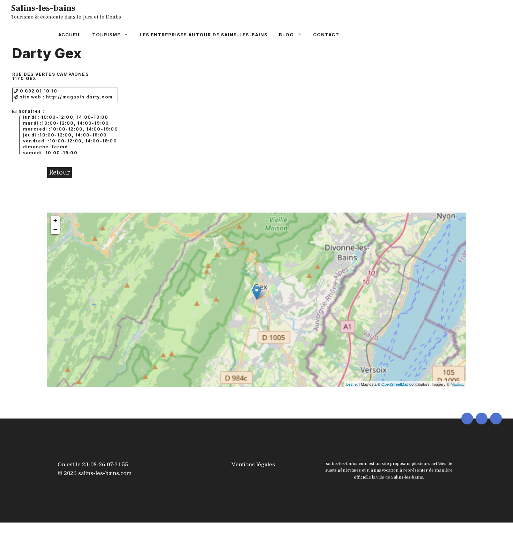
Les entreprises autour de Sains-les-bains (204, 34)
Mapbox (457, 384)
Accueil (69, 34)
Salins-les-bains (43, 8)
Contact (326, 34)
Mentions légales (253, 464)
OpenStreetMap (394, 384)
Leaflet (352, 384)
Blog (286, 34)
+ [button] (55, 220)
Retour (59, 172)
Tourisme (106, 34)
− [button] (55, 229)
